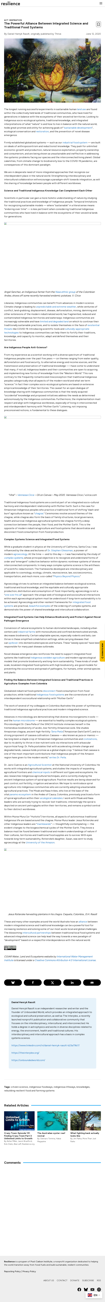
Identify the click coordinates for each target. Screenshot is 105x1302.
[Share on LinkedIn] (72, 982)
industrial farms (26, 631)
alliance (83, 921)
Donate (74, 1280)
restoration (42, 131)
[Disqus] (52, 1203)
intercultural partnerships (36, 932)
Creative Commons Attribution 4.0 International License (65, 960)
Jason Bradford (25, 1141)
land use (81, 109)
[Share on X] (52, 982)
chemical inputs (41, 772)
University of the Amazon (40, 842)
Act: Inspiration (13, 20)
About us (48, 1280)
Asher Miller (12, 1141)
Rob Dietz (8, 1144)
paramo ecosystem (20, 794)
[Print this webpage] (92, 982)
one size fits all (13, 594)
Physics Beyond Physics (66, 576)
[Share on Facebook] (33, 982)
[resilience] (10, 3)
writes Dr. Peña (57, 757)
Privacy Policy (29, 1271)
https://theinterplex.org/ (25, 1052)
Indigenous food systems (50, 694)
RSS (99, 1280)
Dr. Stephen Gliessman (60, 550)
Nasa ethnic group (65, 291)
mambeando (44, 824)
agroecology (20, 554)
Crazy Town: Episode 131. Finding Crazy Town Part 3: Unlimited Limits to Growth (18, 1136)
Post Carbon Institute (41, 1261)
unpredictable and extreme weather (56, 306)
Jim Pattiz (77, 1138)
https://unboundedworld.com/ (28, 1060)
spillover (13, 642)
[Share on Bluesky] (13, 982)
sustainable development (78, 127)
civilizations (90, 738)
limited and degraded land (54, 321)
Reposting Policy (12, 1271)
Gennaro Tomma (47, 1138)
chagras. (39, 513)
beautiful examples (39, 605)
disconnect (49, 690)
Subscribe (88, 1280)
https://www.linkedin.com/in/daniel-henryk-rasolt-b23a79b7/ (45, 1045)
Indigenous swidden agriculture (47, 657)
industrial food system (74, 142)
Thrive (58, 33)
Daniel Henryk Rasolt (19, 33)
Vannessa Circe (25, 494)
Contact (62, 1280)
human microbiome (24, 720)
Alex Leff (17, 1144)
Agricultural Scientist (40, 764)
